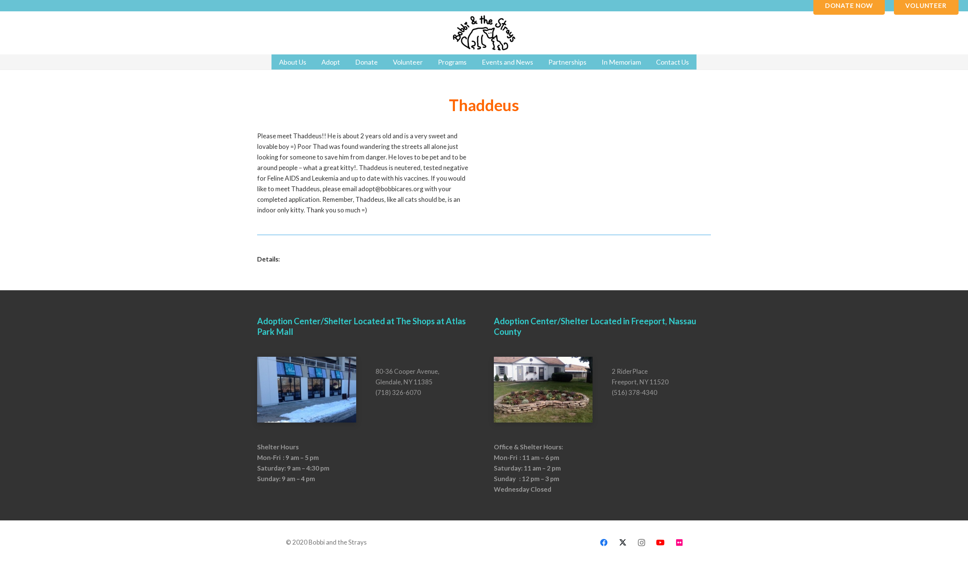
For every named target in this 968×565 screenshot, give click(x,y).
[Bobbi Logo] (484, 33)
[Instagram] (641, 542)
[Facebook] (603, 542)
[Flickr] (679, 542)
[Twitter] (622, 542)
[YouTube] (660, 542)
